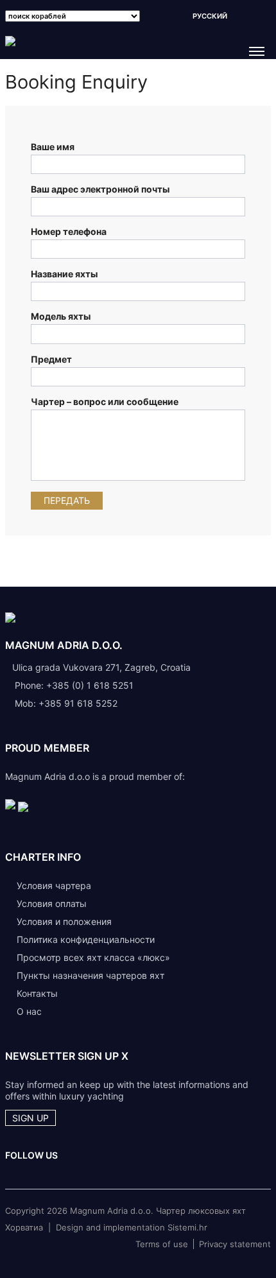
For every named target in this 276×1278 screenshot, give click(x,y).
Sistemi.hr (187, 1227)
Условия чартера (54, 885)
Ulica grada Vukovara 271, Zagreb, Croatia (101, 667)
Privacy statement (235, 1244)
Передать (67, 500)
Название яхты (64, 273)
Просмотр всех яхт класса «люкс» (93, 957)
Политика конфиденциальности (86, 939)
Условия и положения (64, 921)
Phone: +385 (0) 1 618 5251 (74, 685)
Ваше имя (52, 146)
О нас (29, 1011)
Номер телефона (69, 231)
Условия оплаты (52, 903)
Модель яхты (61, 316)
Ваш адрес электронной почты (100, 189)
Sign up (30, 1117)
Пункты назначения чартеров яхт (90, 975)
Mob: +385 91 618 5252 (66, 703)
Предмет (51, 359)
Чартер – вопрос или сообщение (104, 401)
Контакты (37, 993)
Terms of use (161, 1244)
